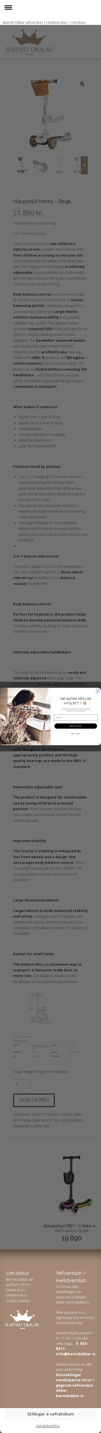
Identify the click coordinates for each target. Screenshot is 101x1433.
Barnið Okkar (13, 22)
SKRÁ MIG (76, 726)
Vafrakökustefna (47, 1425)
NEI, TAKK (76, 734)
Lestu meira (18, 1300)
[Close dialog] (98, 691)
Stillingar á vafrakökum (50, 1414)
